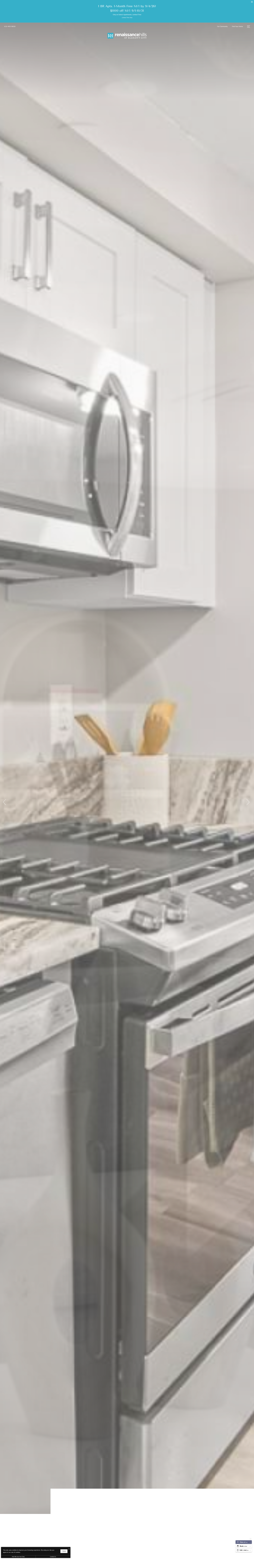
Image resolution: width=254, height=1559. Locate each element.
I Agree (64, 1551)
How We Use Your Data (18, 1556)
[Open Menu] (248, 26)
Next (248, 802)
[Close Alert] (252, 2)
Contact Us (53, 1556)
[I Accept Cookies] (69, 1549)
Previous (4, 802)
